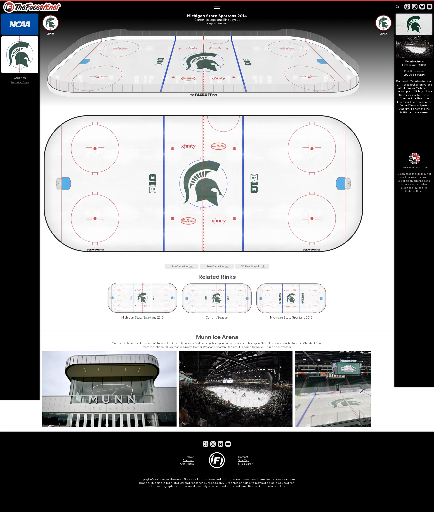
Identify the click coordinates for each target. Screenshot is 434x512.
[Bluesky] (422, 6)
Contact (243, 456)
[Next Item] (384, 389)
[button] (217, 7)
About (190, 456)
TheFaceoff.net (181, 479)
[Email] (429, 6)
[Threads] (407, 6)
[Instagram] (414, 6)
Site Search (245, 463)
